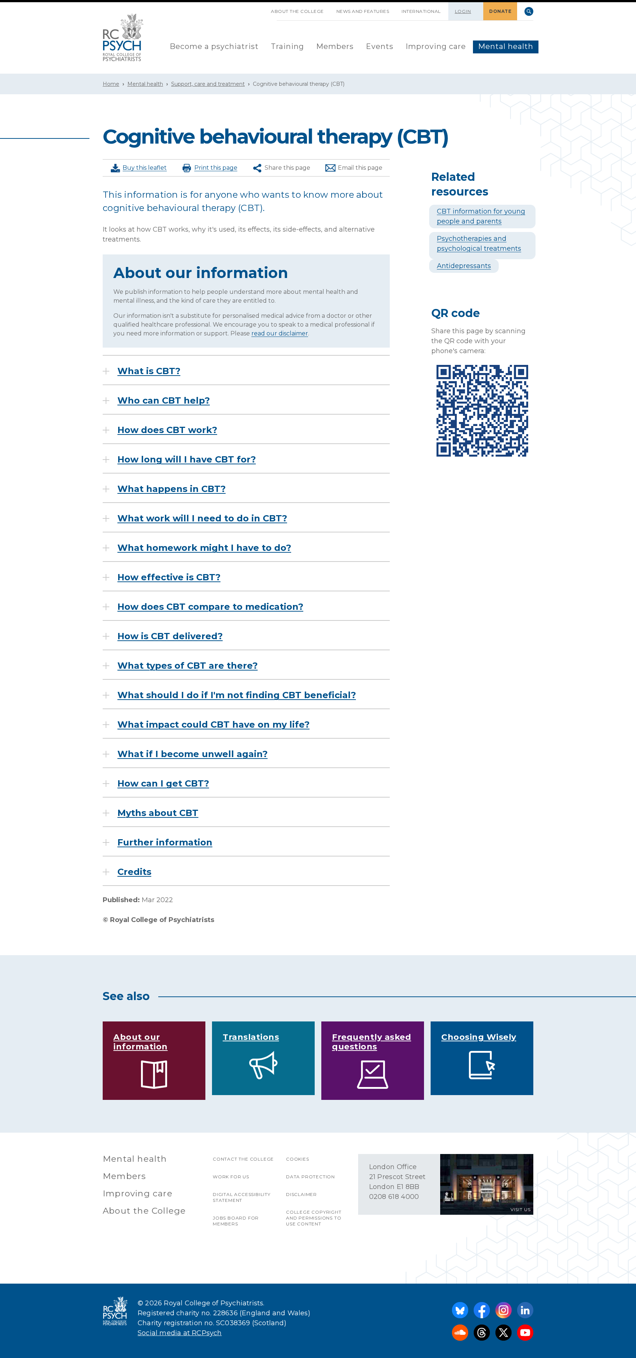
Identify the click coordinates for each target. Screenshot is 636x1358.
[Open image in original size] (123, 37)
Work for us (231, 1176)
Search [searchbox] (528, 11)
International (421, 11)
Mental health (505, 46)
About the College (297, 11)
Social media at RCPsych (180, 1333)
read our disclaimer (279, 333)
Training (287, 46)
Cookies (297, 1159)
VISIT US (520, 1209)
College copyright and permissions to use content (314, 1218)
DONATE (500, 11)
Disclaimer (301, 1194)
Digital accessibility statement (242, 1197)
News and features (362, 11)
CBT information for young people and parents (481, 216)
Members (335, 46)
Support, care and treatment (208, 84)
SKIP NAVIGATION (258, 8)
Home (111, 84)
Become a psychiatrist (214, 46)
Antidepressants (464, 266)
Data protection (310, 1176)
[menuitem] (214, 47)
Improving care (436, 46)
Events (379, 46)
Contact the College (243, 1159)
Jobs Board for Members (236, 1221)
